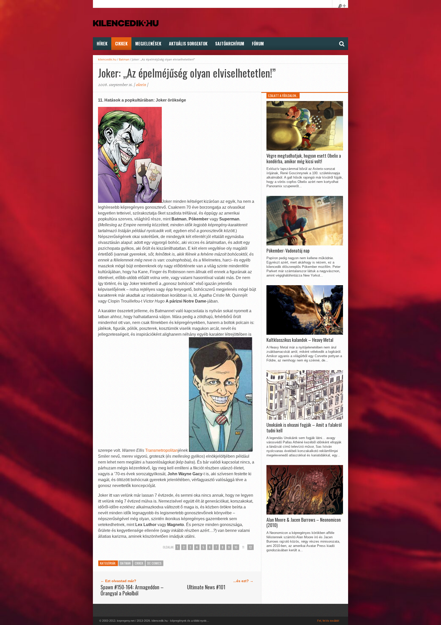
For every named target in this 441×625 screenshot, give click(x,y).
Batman (124, 59)
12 (250, 547)
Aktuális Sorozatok (188, 44)
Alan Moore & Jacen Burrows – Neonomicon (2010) (303, 522)
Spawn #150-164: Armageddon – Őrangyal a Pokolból (132, 590)
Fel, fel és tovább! (328, 620)
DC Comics (154, 563)
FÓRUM (258, 44)
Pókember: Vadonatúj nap (288, 251)
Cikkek (121, 44)
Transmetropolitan (161, 450)
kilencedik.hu (107, 59)
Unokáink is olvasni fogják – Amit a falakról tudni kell (304, 427)
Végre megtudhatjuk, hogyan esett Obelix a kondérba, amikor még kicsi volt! (303, 158)
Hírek (102, 44)
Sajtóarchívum (229, 44)
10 (236, 547)
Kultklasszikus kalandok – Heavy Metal (299, 340)
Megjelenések (148, 44)
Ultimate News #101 (206, 587)
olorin (141, 85)
